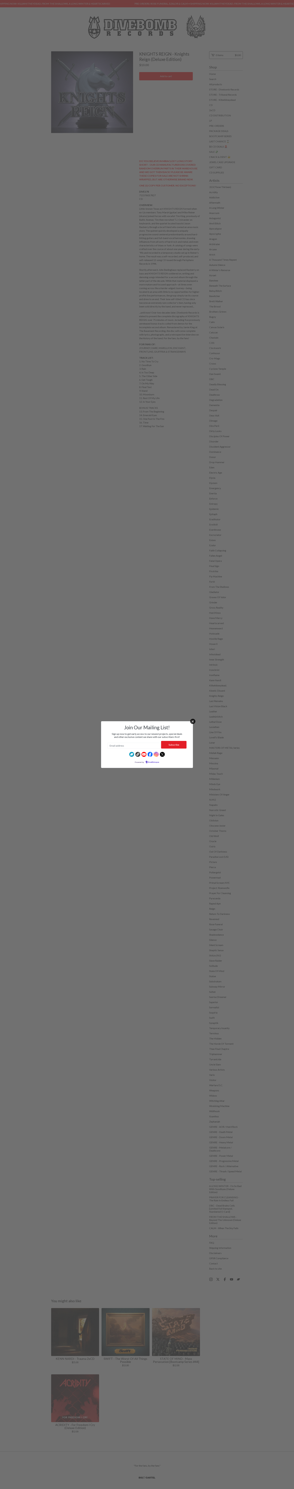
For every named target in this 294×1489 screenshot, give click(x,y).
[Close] (192, 721)
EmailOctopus (153, 762)
